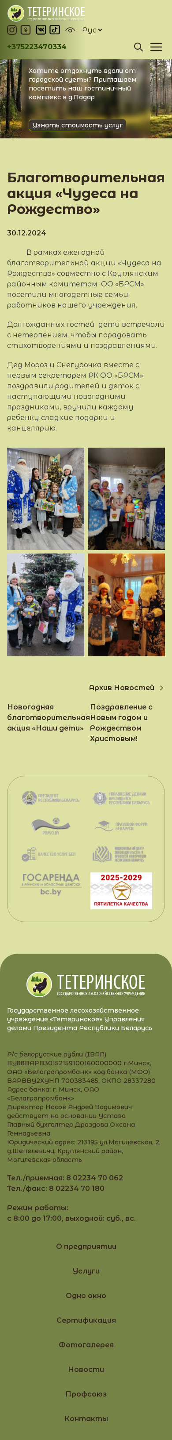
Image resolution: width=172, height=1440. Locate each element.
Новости (86, 1369)
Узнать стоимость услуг (77, 125)
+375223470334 (37, 47)
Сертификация (86, 1320)
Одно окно (86, 1296)
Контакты (86, 1419)
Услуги (86, 1271)
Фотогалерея (86, 1345)
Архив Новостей (121, 688)
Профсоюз (86, 1394)
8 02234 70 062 (94, 1178)
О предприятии (86, 1246)
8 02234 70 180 (77, 1188)
